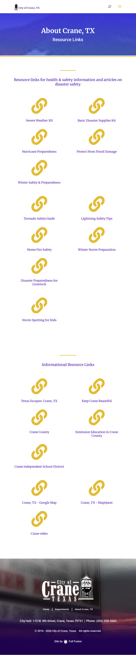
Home (46, 609)
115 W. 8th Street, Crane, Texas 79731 (58, 621)
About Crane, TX (84, 609)
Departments (62, 609)
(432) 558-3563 (106, 621)
